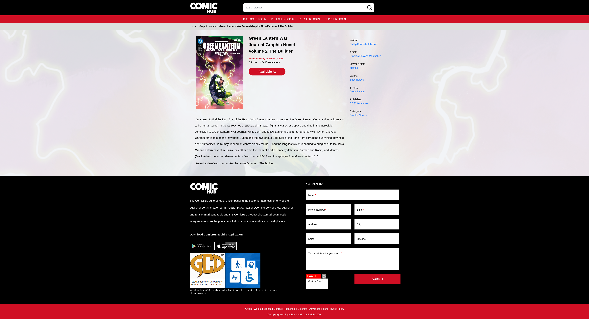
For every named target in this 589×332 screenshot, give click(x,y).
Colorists (302, 309)
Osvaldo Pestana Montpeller (365, 56)
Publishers (289, 309)
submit (377, 279)
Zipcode (361, 239)
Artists (248, 309)
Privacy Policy (336, 309)
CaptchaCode (315, 281)
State (311, 239)
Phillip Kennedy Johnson (363, 44)
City (359, 224)
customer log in (254, 19)
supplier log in (335, 19)
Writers (258, 309)
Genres (278, 309)
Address (312, 224)
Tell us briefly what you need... (325, 254)
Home (193, 26)
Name (312, 195)
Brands (267, 309)
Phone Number (317, 210)
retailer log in (309, 19)
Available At (267, 71)
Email (360, 210)
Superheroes (357, 79)
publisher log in (282, 19)
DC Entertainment (359, 103)
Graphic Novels (207, 26)
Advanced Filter (318, 309)
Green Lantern (357, 91)
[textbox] (308, 7)
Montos (354, 68)
